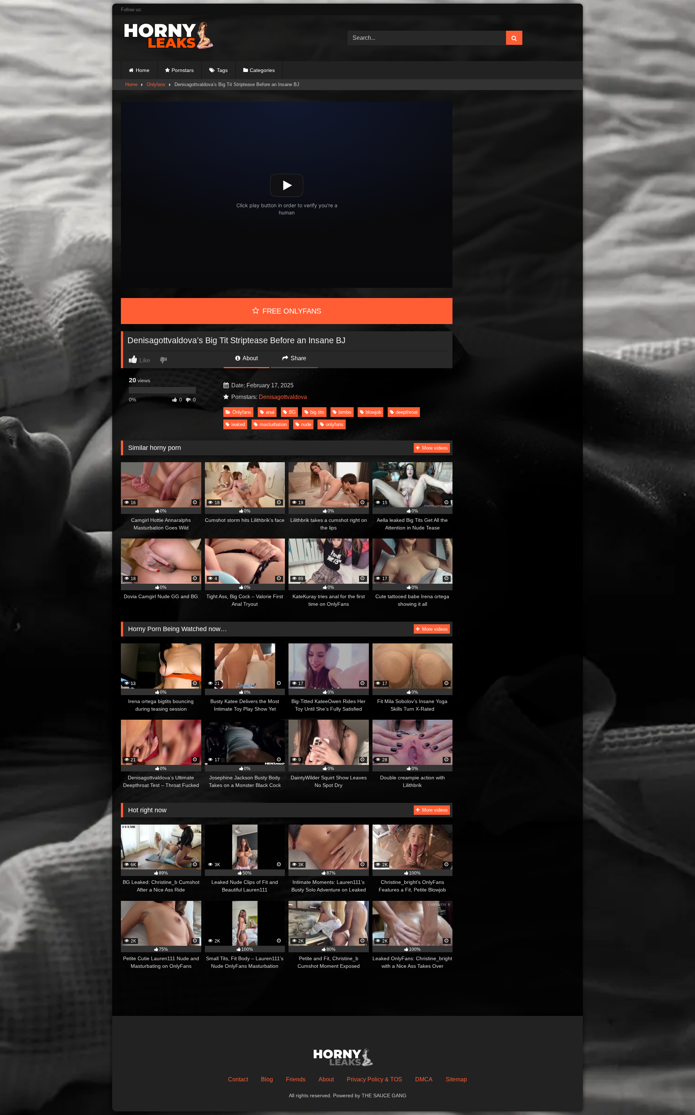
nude (306, 424)
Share (297, 358)
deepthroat (407, 412)
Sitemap (456, 1079)
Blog (267, 1079)
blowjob (373, 412)
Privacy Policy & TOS (374, 1079)
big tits (317, 412)
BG (292, 412)
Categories (262, 70)
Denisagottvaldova (283, 397)
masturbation (273, 424)
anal (270, 412)
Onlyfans (156, 84)
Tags (222, 70)
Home (142, 70)
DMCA (424, 1079)
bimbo (344, 412)
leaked (238, 424)
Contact (238, 1079)
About (249, 358)
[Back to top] (673, 1093)
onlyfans (335, 424)
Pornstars (183, 70)
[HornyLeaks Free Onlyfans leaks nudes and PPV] (175, 36)
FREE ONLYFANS (290, 311)
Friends (296, 1079)
